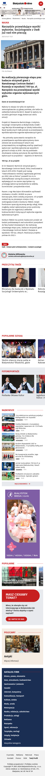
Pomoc (18, 758)
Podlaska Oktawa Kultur (13, 395)
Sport (17, 430)
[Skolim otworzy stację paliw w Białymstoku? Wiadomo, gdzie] (19, 348)
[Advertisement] (22, 313)
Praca (36, 755)
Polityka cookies (31, 764)
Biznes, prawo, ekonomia (14, 676)
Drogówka (19, 469)
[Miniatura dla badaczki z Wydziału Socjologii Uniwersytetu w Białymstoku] (19, 277)
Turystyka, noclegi (12, 731)
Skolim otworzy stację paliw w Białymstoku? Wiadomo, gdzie (16, 361)
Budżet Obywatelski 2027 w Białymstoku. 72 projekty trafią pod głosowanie (29, 446)
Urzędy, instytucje (11, 735)
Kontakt (10, 758)
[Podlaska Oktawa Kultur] (18, 384)
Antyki (8, 656)
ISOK (25, 758)
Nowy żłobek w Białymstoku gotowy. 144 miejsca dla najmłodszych (26, 436)
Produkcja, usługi (11, 716)
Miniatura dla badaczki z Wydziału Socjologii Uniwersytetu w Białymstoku (18, 290)
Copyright (7, 766)
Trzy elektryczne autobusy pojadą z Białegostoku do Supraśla (29, 416)
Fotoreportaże (10, 371)
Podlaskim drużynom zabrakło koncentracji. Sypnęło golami (27, 475)
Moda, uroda (9, 704)
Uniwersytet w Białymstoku (17, 247)
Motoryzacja (9, 708)
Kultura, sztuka (10, 700)
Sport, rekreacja (11, 727)
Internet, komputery (12, 692)
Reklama (8, 719)
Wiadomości (16, 18)
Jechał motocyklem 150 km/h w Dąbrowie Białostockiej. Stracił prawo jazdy (27, 465)
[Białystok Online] (22, 3)
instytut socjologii (34, 247)
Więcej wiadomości (21, 484)
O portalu (10, 755)
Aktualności (19, 420)
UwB (3, 247)
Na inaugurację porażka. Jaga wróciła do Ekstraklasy (26, 455)
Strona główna (6, 18)
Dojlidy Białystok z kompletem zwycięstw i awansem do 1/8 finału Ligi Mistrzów (29, 426)
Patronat (28, 755)
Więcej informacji (11, 661)
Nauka (24, 18)
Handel (7, 688)
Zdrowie (7, 739)
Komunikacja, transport (14, 696)
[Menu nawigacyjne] (41, 3)
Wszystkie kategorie (12, 743)
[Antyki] (22, 644)
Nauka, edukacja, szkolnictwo (16, 712)
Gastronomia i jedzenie (14, 684)
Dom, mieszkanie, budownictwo (17, 680)
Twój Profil (33, 758)
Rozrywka (8, 723)
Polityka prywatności (15, 764)
